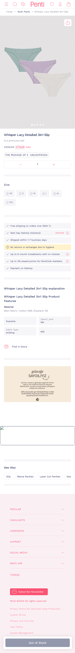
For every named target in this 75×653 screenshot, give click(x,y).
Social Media (18, 552)
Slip (8, 476)
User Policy (16, 626)
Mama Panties (25, 476)
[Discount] (23, 4)
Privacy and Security (22, 620)
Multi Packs (24, 11)
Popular (15, 509)
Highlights (17, 520)
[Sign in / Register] (60, 4)
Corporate (17, 531)
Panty (9, 11)
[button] (32, 125)
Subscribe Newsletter (31, 591)
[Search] (14, 4)
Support (15, 541)
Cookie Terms (18, 614)
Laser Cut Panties (50, 476)
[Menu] (6, 4)
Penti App (16, 563)
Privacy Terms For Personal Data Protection (35, 608)
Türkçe (15, 575)
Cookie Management (21, 633)
